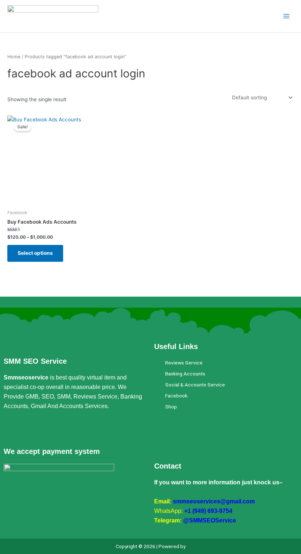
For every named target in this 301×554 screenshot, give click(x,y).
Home (13, 56)
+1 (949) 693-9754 (208, 511)
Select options (35, 253)
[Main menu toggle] (286, 16)
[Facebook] (9, 429)
